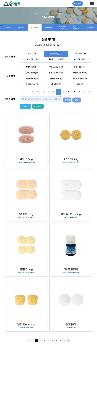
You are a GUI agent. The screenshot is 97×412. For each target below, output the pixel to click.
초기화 (77, 100)
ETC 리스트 (25, 106)
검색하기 (67, 100)
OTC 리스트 (38, 106)
